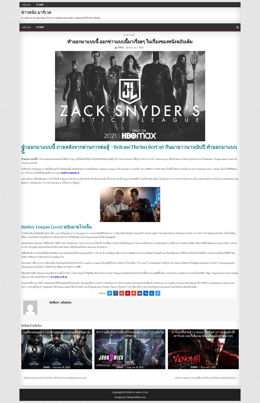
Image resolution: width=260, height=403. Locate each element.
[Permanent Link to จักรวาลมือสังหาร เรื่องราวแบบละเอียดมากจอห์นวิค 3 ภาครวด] (129, 349)
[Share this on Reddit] (133, 293)
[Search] (237, 27)
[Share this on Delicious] (157, 293)
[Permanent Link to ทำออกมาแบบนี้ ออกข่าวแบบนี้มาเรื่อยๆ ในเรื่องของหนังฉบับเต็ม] (130, 96)
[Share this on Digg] (145, 293)
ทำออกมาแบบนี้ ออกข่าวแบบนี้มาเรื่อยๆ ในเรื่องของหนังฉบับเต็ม (130, 41)
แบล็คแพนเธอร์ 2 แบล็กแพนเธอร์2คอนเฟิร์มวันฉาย (57, 332)
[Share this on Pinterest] (127, 293)
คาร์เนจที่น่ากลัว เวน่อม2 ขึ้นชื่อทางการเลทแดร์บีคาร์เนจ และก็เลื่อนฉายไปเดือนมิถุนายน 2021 (203, 334)
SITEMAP (40, 4)
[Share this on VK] (139, 293)
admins (120, 47)
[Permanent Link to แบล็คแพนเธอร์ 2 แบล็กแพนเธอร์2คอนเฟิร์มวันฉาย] (56, 349)
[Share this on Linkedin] (151, 293)
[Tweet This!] (109, 293)
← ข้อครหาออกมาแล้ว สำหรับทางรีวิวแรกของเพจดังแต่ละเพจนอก (54, 378)
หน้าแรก (26, 4)
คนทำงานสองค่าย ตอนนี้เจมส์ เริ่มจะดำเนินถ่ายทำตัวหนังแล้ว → (207, 378)
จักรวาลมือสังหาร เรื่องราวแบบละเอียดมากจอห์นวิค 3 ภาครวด (130, 334)
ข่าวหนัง (130, 34)
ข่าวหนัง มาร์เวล (36, 12)
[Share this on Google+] (121, 293)
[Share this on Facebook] (115, 293)
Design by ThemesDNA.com (130, 397)
